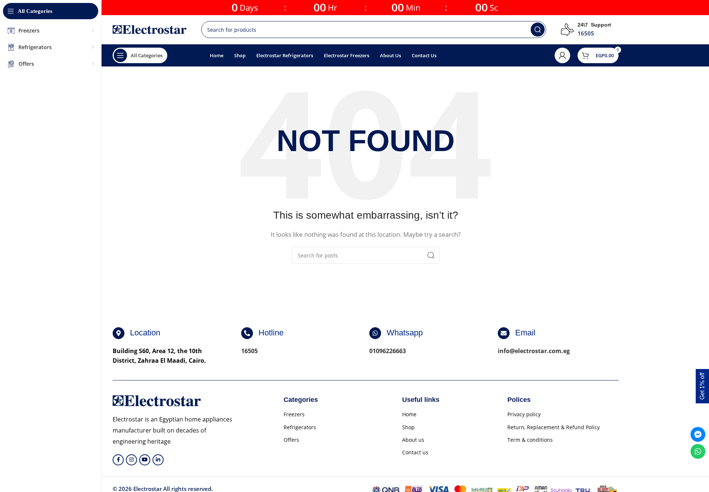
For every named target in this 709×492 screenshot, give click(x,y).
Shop (408, 427)
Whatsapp (405, 332)
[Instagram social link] (131, 459)
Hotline (271, 332)
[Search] (538, 30)
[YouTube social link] (144, 459)
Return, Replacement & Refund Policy (553, 427)
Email (525, 332)
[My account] (562, 55)
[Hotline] (247, 333)
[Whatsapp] (375, 333)
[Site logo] (149, 29)
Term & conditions (530, 439)
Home (409, 414)
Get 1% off (702, 386)
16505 (249, 351)
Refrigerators (300, 427)
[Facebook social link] (118, 459)
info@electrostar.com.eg (534, 351)
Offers (291, 439)
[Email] (504, 333)
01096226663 (387, 351)
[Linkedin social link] (158, 459)
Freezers (294, 414)
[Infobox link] (586, 29)
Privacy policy (524, 414)
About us (413, 439)
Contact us (415, 452)
